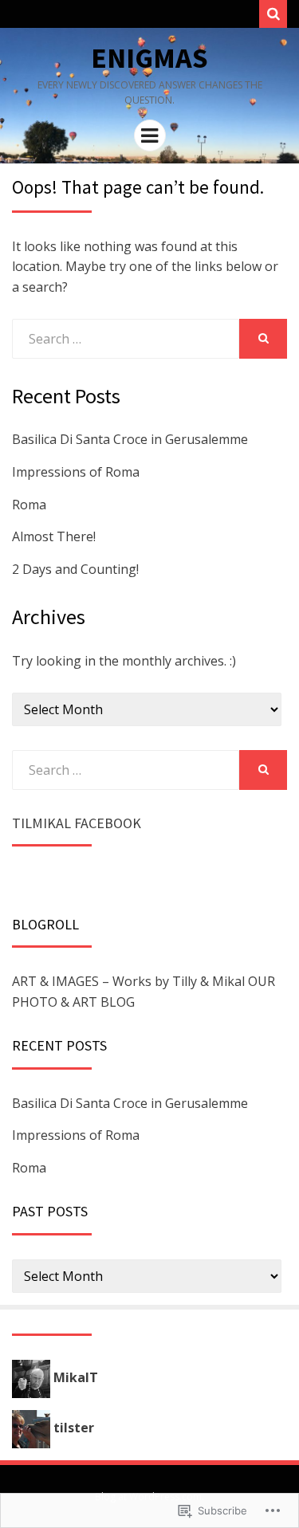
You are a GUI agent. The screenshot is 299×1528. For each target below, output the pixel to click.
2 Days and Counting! (75, 569)
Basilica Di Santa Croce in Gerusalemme (130, 439)
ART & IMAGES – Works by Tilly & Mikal (128, 981)
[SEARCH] (263, 339)
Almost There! (54, 536)
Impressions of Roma (76, 472)
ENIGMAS (149, 58)
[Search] (273, 14)
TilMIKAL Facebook (76, 823)
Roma (29, 504)
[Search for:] (125, 339)
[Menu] (150, 135)
